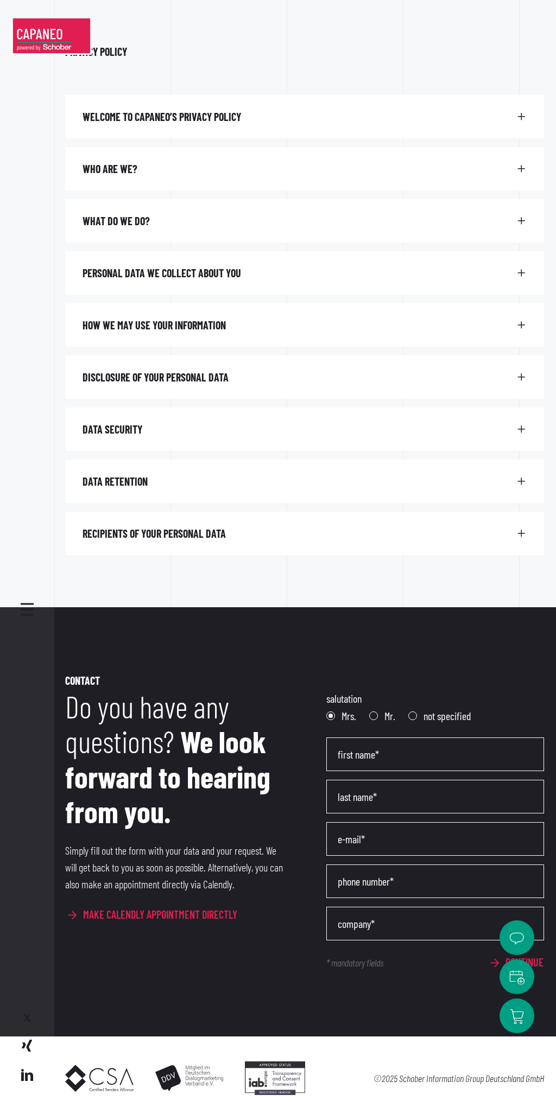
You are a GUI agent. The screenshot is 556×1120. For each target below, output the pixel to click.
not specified (446, 715)
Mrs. (347, 715)
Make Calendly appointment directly (160, 914)
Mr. (388, 715)
